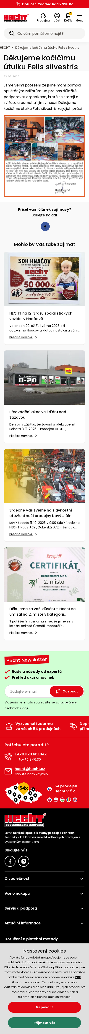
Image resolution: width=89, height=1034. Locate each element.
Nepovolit (44, 1007)
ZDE (78, 977)
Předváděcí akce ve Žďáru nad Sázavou (37, 414)
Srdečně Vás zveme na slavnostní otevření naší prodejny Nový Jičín (40, 513)
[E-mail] (8, 771)
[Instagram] (23, 861)
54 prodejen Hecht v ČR (66, 789)
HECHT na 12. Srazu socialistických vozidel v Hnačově (40, 316)
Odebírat (70, 691)
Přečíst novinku (21, 337)
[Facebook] (10, 861)
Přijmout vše (44, 1023)
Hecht (5, 47)
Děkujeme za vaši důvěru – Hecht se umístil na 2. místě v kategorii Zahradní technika (42, 611)
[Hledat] (12, 34)
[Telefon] (8, 756)
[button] (43, 17)
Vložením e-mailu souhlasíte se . (41, 705)
